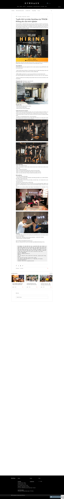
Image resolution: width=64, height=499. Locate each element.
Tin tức (39, 10)
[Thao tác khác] (47, 16)
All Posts (13, 10)
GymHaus (13, 478)
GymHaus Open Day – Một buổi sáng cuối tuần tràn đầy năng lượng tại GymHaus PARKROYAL (46, 284)
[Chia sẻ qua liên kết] (22, 265)
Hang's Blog (34, 10)
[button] (51, 10)
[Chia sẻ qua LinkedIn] (20, 265)
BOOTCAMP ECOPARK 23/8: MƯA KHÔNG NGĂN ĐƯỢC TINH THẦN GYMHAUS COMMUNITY (18, 284)
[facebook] (58, 6)
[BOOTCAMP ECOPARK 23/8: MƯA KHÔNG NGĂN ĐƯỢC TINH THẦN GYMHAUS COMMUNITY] (18, 278)
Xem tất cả (51, 273)
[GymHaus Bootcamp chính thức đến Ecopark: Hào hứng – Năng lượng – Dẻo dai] (32, 278)
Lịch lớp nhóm (28, 10)
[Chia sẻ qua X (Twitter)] (18, 265)
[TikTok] (38, 481)
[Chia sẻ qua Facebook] (16, 265)
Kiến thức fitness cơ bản (20, 10)
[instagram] (59, 6)
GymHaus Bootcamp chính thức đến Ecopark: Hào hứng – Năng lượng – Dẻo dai (32, 284)
